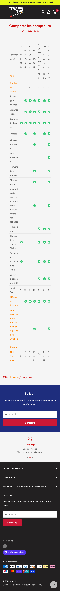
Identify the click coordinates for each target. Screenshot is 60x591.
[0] (55, 12)
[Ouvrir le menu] (4, 12)
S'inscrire (30, 422)
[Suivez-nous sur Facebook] (5, 546)
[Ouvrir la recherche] (43, 12)
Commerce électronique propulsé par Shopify (22, 585)
